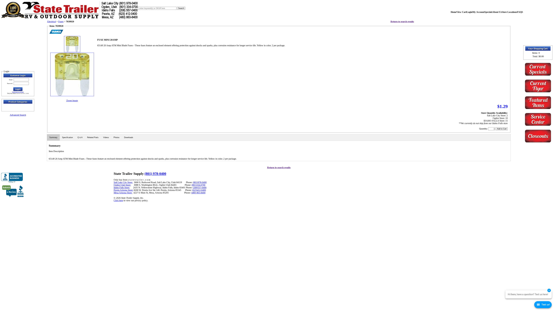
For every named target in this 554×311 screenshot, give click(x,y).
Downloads (128, 137)
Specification (67, 137)
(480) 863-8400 (198, 192)
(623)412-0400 (199, 190)
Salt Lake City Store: (123, 182)
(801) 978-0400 (155, 174)
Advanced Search (18, 115)
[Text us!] (543, 305)
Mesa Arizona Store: (123, 192)
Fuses (60, 21)
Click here (118, 200)
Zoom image (72, 100)
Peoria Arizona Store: (123, 190)
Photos (116, 137)
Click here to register (18, 92)
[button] (18, 89)
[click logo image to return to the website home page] (69, 18)
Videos (106, 137)
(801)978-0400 (200, 182)
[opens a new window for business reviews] (12, 178)
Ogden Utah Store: (122, 185)
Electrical (51, 21)
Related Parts (93, 137)
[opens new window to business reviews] (13, 196)
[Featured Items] (538, 75)
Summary (53, 137)
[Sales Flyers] (538, 91)
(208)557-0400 (199, 187)
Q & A (80, 137)
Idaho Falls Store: (122, 187)
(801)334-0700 (198, 185)
